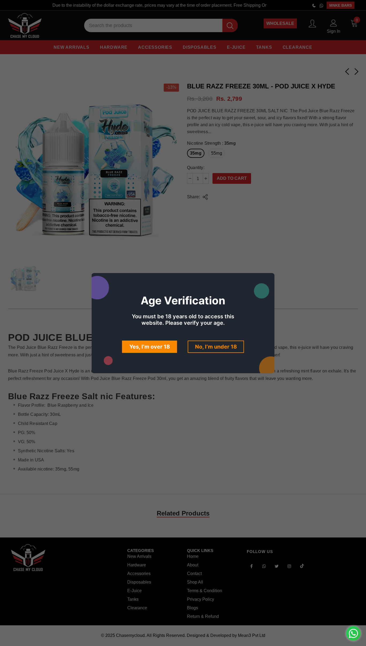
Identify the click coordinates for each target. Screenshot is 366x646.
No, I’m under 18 (216, 346)
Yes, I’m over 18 (149, 346)
